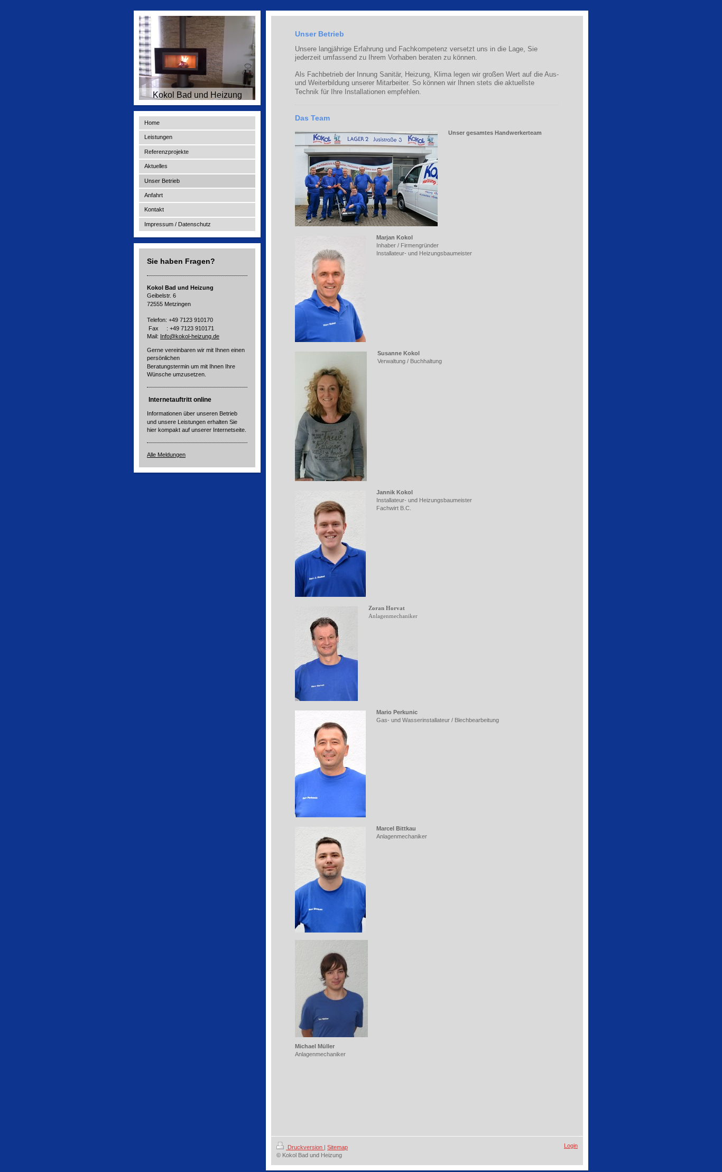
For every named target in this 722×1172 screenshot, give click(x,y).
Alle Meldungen (166, 454)
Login (571, 1145)
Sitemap (337, 1147)
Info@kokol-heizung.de (189, 336)
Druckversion (305, 1147)
